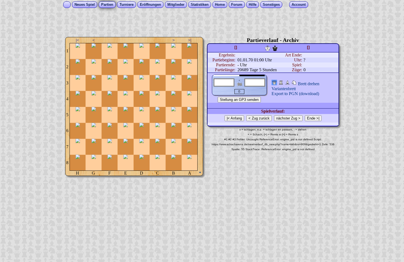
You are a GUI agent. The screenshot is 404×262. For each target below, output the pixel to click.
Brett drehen (308, 83)
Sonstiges (271, 4)
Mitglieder (175, 4)
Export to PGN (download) (295, 93)
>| (189, 40)
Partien (107, 4)
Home (220, 4)
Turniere (127, 4)
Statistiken (200, 4)
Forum (236, 4)
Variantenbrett (284, 88)
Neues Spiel (84, 4)
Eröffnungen (150, 4)
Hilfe (252, 4)
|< (77, 40)
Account (299, 4)
